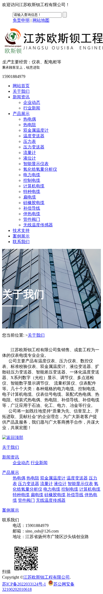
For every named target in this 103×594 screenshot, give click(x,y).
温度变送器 (33, 136)
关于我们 (21, 91)
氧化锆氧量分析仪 (40, 169)
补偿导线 (31, 208)
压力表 (29, 141)
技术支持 (21, 230)
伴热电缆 (31, 214)
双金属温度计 (36, 130)
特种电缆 (31, 191)
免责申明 (21, 20)
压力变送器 (33, 147)
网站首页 (21, 85)
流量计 (29, 152)
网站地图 (40, 20)
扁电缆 (29, 197)
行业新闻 (31, 108)
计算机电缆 (33, 186)
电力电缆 (31, 175)
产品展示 (21, 113)
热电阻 (29, 124)
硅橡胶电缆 (33, 202)
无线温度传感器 (38, 225)
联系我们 (21, 241)
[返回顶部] (12, 437)
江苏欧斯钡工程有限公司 (46, 577)
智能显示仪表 (36, 163)
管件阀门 (31, 219)
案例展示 (21, 236)
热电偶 (29, 119)
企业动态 (31, 102)
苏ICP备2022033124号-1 (24, 584)
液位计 (29, 158)
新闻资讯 (21, 97)
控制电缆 (31, 180)
